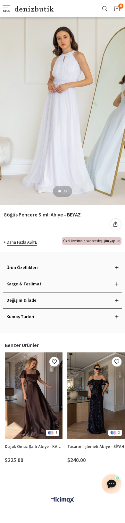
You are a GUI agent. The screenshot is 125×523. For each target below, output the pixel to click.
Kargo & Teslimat (23, 284)
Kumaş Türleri (20, 317)
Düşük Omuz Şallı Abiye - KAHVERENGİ (34, 447)
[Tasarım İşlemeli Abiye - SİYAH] (96, 395)
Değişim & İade (21, 300)
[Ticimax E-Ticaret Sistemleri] (62, 500)
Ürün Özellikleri (22, 268)
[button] (59, 191)
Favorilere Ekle (54, 362)
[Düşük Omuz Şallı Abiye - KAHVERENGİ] (34, 395)
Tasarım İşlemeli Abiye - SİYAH (95, 447)
